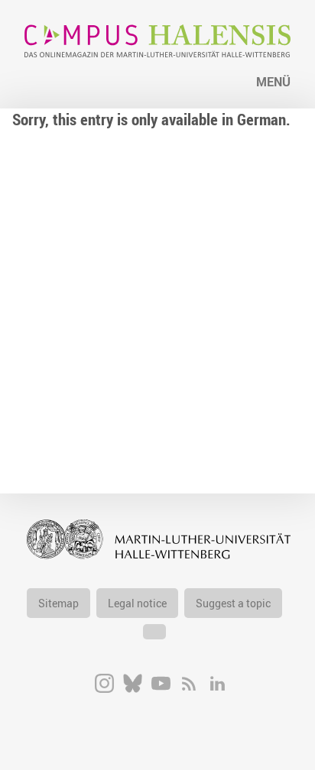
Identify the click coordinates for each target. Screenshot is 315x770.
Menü (273, 81)
